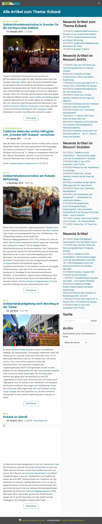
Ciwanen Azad (52, 227)
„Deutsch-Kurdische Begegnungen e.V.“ (35, 281)
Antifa (6, 21)
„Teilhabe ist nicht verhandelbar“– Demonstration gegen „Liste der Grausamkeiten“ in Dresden (79, 155)
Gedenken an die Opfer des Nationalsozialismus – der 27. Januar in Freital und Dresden (80, 134)
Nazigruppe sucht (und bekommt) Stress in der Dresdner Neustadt (78, 266)
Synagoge (41, 109)
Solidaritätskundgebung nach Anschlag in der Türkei (31, 305)
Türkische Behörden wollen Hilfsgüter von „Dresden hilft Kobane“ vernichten (28, 133)
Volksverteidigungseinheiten (38, 491)
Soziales (14, 21)
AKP (35, 388)
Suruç (47, 355)
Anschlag (25, 109)
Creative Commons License (72, 520)
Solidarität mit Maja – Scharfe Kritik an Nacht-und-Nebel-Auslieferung (78, 77)
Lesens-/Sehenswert (13, 128)
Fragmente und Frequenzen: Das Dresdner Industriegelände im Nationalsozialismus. (80, 125)
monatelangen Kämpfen (48, 370)
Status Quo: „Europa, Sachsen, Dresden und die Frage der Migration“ (78, 98)
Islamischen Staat (51, 464)
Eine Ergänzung (40, 420)
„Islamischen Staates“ (16, 245)
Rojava (8, 263)
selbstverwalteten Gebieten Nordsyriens (21, 106)
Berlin (38, 97)
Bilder (53, 473)
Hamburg (49, 97)
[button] (99, 3)
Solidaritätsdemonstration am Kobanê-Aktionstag (29, 177)
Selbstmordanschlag (21, 350)
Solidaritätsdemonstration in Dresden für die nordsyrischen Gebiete (31, 26)
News (5, 300)
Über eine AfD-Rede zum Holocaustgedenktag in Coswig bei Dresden (79, 68)
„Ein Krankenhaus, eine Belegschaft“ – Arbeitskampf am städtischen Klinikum (78, 197)
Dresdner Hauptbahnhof (36, 473)
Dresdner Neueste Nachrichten (23, 163)
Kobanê (26, 373)
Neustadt (15, 82)
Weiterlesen (31, 118)
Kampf (36, 242)
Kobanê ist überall (15, 417)
